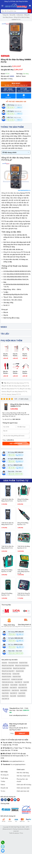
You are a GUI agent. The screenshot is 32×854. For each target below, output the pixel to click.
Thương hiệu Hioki (13, 662)
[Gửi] (29, 11)
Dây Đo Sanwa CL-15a (24, 373)
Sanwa (9, 394)
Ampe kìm (4, 662)
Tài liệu (3, 781)
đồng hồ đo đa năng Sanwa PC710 (18, 383)
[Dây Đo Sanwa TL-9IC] (16, 366)
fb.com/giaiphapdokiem (17, 764)
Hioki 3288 (26, 682)
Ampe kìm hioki (20, 671)
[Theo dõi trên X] (8, 799)
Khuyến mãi (4, 788)
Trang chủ (5, 15)
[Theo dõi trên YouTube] (18, 799)
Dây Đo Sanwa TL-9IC (15, 373)
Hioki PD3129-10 (6, 690)
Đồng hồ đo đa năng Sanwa (12, 252)
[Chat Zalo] (3, 846)
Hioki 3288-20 (5, 685)
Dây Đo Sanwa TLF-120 (15, 355)
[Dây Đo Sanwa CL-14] (25, 348)
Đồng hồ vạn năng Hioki (8, 665)
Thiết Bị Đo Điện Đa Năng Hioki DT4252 (7, 523)
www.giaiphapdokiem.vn (16, 761)
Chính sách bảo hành (23, 788)
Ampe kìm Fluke (23, 662)
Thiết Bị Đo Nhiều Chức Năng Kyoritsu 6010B (23, 571)
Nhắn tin (19, 107)
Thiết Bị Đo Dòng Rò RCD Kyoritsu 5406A (23, 594)
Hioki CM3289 (13, 685)
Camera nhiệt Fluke (7, 668)
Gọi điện (12, 455)
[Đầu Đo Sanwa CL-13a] (6, 366)
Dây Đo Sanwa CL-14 (24, 355)
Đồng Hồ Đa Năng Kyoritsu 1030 (22, 523)
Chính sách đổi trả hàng (24, 784)
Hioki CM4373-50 (22, 687)
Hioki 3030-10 (13, 693)
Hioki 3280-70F (22, 685)
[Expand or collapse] (28, 152)
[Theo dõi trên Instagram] (5, 799)
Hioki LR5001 (23, 690)
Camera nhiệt (16, 673)
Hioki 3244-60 (15, 690)
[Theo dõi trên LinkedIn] (15, 799)
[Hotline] (3, 842)
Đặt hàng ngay (16, 443)
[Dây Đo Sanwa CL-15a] (25, 366)
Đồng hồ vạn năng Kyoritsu (22, 665)
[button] (2, 6)
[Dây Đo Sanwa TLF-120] (16, 348)
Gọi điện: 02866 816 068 (16, 473)
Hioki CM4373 (13, 687)
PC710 (4, 394)
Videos (3, 784)
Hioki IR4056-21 (21, 696)
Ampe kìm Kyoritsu (6, 676)
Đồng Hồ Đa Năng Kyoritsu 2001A (22, 500)
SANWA (12, 76)
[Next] (28, 611)
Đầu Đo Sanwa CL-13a (5, 373)
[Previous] (3, 611)
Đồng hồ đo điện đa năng (11, 193)
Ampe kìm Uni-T (6, 679)
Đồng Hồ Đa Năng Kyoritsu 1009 (6, 594)
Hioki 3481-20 (5, 698)
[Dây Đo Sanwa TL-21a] (6, 348)
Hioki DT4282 (21, 693)
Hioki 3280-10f (18, 682)
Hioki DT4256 (5, 693)
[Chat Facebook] (3, 851)
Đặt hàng (8, 89)
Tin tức (3, 791)
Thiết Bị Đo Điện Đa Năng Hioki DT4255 (7, 547)
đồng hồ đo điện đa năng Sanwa (12, 386)
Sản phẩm (12, 15)
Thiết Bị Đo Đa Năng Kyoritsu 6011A (23, 547)
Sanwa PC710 (16, 394)
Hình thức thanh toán (23, 776)
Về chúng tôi (4, 775)
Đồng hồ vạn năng (6, 673)
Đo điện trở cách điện (16, 679)
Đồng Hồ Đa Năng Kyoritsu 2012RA (6, 570)
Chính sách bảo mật (23, 791)
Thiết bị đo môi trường (7, 682)
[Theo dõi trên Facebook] (2, 799)
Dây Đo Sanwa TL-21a (5, 355)
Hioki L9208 (13, 696)
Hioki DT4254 (5, 696)
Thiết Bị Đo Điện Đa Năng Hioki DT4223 (7, 500)
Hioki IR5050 (5, 687)
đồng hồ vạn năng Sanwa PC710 (17, 391)
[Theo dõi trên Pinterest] (11, 799)
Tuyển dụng (4, 778)
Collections (20, 15)
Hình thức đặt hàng (23, 772)
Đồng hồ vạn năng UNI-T (8, 671)
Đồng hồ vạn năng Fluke (19, 668)
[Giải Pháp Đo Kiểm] (16, 6)
